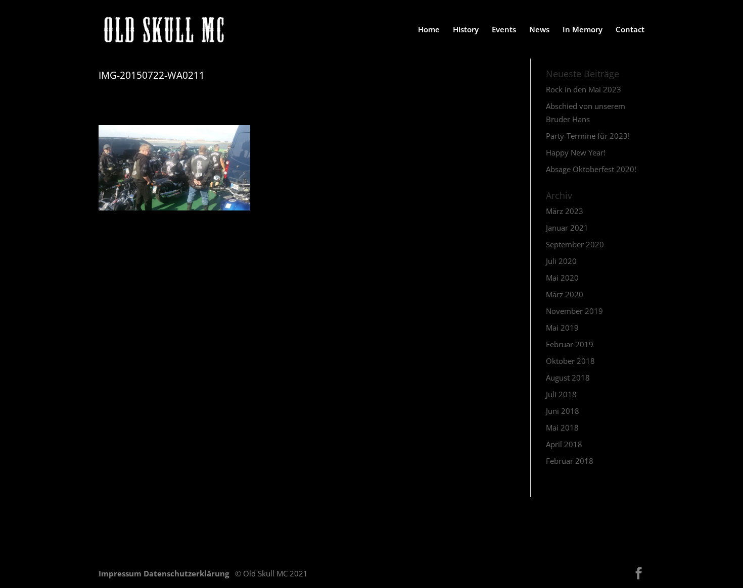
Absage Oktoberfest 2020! (591, 169)
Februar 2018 (569, 461)
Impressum (121, 573)
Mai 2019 (562, 328)
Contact (630, 30)
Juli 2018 (561, 394)
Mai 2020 (562, 278)
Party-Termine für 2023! (588, 136)
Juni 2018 (562, 411)
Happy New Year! (576, 152)
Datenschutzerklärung (187, 573)
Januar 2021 (567, 228)
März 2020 (564, 294)
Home (429, 30)
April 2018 (564, 444)
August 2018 (568, 377)
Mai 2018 (562, 427)
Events (504, 30)
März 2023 (564, 211)
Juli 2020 (561, 261)
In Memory (582, 30)
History (466, 30)
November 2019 (574, 311)
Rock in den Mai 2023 (583, 89)
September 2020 (575, 244)
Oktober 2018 (570, 361)
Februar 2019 (569, 344)
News (539, 30)
